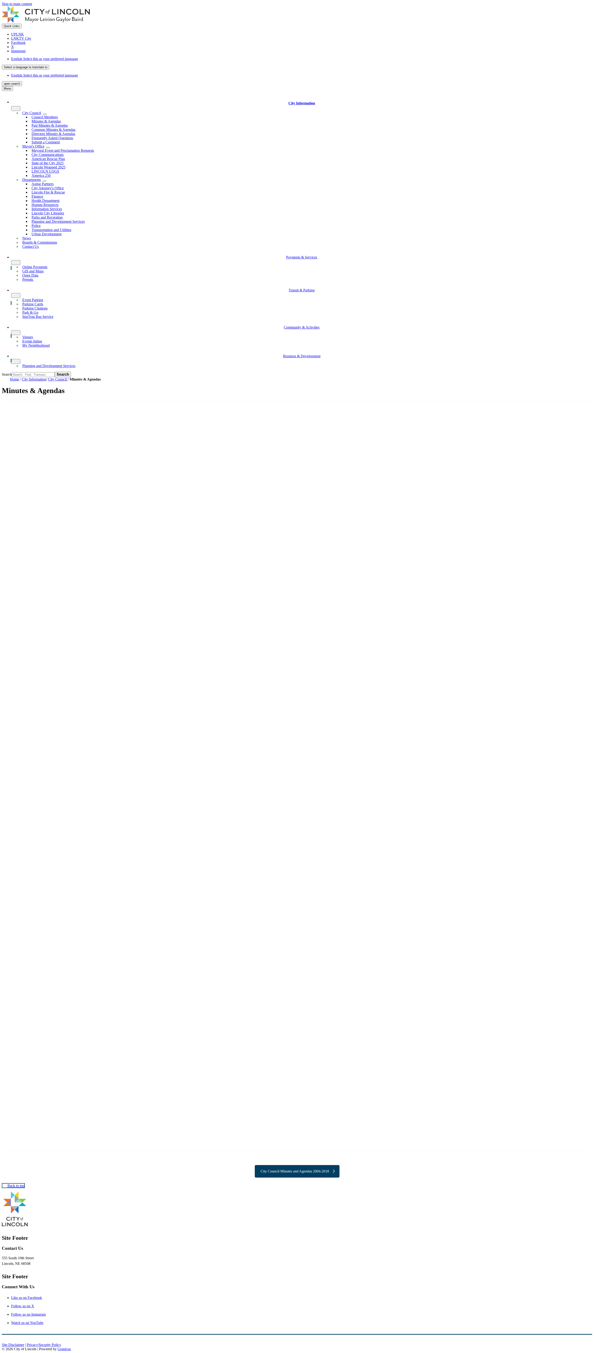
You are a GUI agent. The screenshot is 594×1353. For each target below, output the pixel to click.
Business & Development (301, 356)
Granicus (64, 1349)
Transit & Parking (302, 290)
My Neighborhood (36, 345)
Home (14, 379)
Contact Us (30, 247)
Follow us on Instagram (28, 1314)
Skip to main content (17, 4)
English (44, 59)
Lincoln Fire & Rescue (48, 192)
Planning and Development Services (58, 221)
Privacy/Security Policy (44, 1345)
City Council (58, 379)
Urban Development (46, 234)
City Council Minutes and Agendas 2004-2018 (295, 1171)
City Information (34, 379)
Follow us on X (22, 1306)
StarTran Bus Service (37, 317)
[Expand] (15, 108)
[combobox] (25, 67)
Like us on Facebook (26, 1298)
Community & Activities (302, 327)
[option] (301, 59)
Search (7, 374)
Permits (27, 279)
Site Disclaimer (13, 1345)
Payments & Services (301, 257)
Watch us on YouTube (27, 1323)
